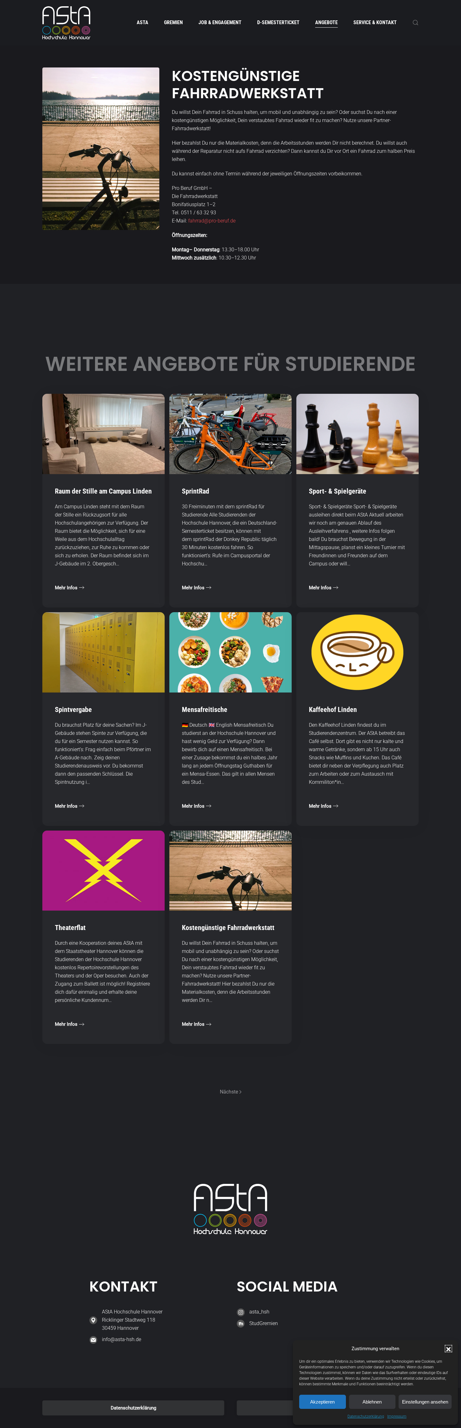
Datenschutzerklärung (365, 1416)
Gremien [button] (173, 22)
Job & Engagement (220, 22)
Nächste (229, 1092)
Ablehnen (372, 1401)
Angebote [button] (326, 22)
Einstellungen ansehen (425, 1401)
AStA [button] (142, 22)
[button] (448, 1348)
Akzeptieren (322, 1401)
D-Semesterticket (278, 22)
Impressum (396, 1416)
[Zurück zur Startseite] (66, 22)
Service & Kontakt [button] (375, 22)
